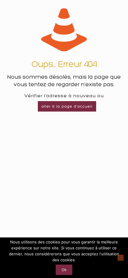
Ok (64, 270)
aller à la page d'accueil (67, 106)
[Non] (121, 258)
